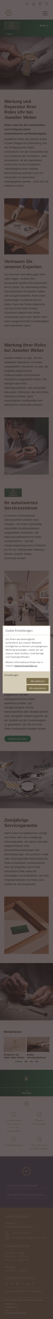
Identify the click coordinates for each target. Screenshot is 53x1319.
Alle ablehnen (37, 681)
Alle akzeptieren (37, 688)
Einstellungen (11, 675)
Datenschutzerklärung (25, 665)
